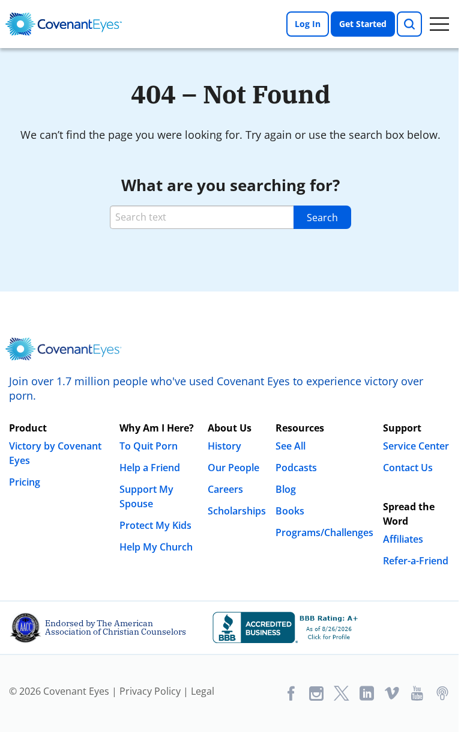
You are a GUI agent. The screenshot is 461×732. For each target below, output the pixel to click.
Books (290, 510)
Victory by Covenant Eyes (55, 453)
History (224, 446)
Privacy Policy (150, 691)
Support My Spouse (146, 496)
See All (291, 446)
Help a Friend (149, 467)
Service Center (416, 446)
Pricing (24, 482)
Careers (225, 489)
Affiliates (403, 539)
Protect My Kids (155, 525)
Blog (286, 489)
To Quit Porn (148, 446)
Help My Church (156, 547)
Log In (308, 23)
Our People (233, 467)
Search (322, 217)
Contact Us (408, 467)
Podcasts (296, 467)
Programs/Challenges (324, 532)
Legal (202, 691)
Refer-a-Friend (415, 560)
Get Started (363, 23)
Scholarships (237, 510)
